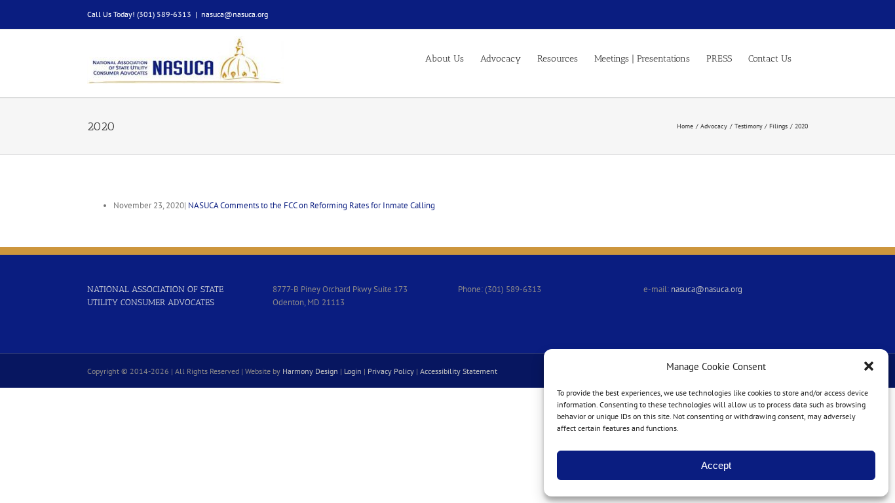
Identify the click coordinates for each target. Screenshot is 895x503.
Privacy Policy (391, 371)
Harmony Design (310, 371)
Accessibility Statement (458, 371)
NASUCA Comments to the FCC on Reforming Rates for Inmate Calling (311, 205)
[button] (868, 366)
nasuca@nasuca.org (234, 14)
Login (353, 371)
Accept (716, 465)
